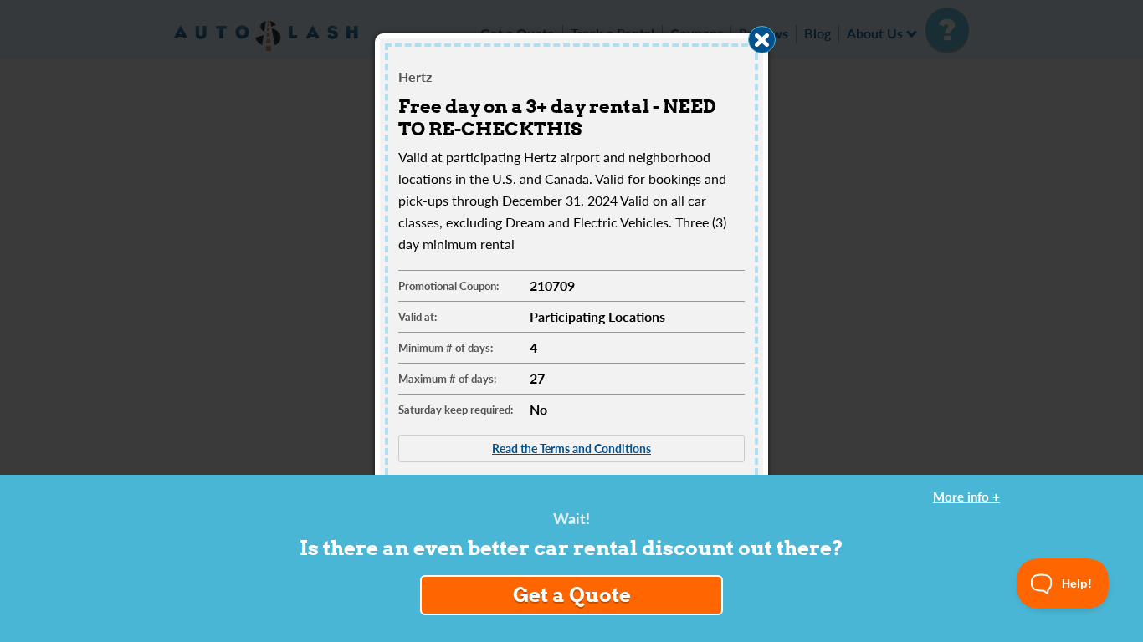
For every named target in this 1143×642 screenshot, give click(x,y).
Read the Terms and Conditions (571, 448)
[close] (762, 40)
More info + (966, 496)
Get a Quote (572, 595)
